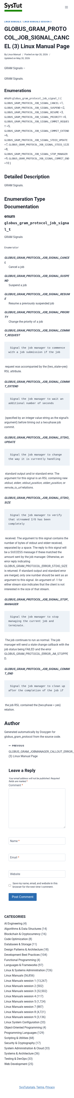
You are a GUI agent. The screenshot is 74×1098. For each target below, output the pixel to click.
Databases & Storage (17, 944)
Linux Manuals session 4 (20, 996)
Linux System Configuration (22, 1022)
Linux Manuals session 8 (20, 1012)
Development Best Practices (22, 954)
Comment (16, 785)
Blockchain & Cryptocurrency (22, 934)
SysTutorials (27, 1087)
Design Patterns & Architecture (23, 949)
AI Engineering (13, 923)
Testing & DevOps (15, 1058)
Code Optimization (16, 939)
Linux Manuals (12, 22)
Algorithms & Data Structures (22, 928)
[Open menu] (66, 7)
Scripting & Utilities (16, 1038)
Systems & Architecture (19, 1053)
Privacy (50, 1087)
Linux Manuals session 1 (20, 980)
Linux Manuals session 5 (20, 1001)
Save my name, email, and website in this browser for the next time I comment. (35, 885)
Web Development (15, 1064)
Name (15, 841)
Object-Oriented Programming (23, 1027)
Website (15, 874)
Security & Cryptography (19, 1043)
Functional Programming (20, 960)
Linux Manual (14, 54)
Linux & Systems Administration (24, 970)
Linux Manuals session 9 (20, 1017)
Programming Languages (20, 1032)
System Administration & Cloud (24, 1048)
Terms (40, 1087)
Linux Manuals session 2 (20, 986)
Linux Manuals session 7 (20, 1006)
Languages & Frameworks (20, 965)
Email (14, 857)
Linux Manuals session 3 (37, 22)
